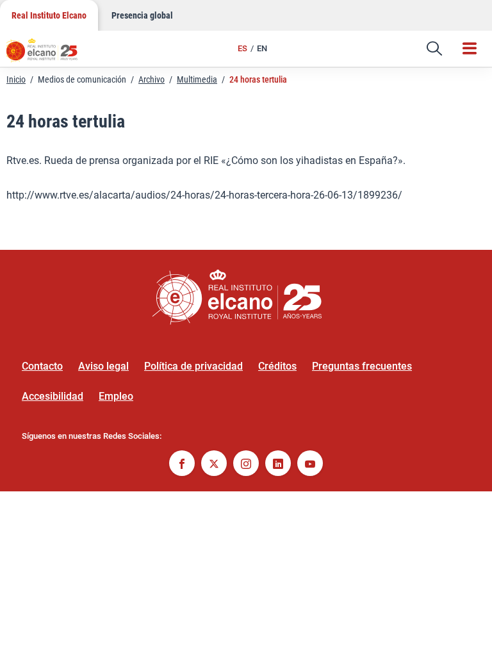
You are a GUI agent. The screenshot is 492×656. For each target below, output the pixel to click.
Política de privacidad (193, 366)
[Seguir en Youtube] (310, 465)
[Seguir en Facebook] (182, 465)
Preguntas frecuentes (362, 366)
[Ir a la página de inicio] (48, 54)
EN (262, 48)
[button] (434, 49)
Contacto (42, 366)
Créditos (277, 366)
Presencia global (142, 15)
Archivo (151, 79)
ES (242, 48)
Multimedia (197, 79)
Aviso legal (103, 366)
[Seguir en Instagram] (246, 465)
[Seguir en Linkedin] (278, 465)
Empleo (116, 396)
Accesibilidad (52, 396)
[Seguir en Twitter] (214, 465)
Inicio (16, 79)
